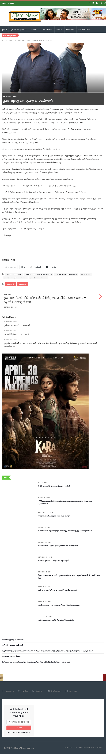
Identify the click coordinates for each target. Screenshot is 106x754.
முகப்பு (4, 29)
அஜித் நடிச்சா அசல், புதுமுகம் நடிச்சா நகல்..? (54, 486)
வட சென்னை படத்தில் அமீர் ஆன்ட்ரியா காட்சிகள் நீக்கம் (58, 545)
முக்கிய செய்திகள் (18, 29)
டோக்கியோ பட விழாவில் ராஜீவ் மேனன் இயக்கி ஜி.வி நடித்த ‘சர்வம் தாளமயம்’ (65, 530)
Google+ (39, 691)
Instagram (56, 691)
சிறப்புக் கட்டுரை (84, 29)
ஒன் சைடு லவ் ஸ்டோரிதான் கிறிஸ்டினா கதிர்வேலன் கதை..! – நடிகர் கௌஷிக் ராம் (45, 299)
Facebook (9, 691)
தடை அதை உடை (86, 274)
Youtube (72, 691)
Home (4, 40)
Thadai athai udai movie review (38, 274)
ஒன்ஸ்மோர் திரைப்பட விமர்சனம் (17, 325)
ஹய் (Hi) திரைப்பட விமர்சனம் (16, 334)
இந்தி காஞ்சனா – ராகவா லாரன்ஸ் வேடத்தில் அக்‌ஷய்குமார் (59, 605)
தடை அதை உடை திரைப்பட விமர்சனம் (15, 277)
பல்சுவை (69, 29)
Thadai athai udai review (66, 274)
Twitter (24, 691)
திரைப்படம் (47, 29)
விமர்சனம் (21, 40)
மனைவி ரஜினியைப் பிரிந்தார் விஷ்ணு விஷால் (53, 560)
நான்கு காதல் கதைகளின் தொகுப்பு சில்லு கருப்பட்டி (56, 620)
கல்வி (58, 29)
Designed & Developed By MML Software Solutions (82, 747)
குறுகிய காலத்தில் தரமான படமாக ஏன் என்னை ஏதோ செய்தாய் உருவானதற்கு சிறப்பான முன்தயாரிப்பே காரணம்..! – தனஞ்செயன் (47, 650)
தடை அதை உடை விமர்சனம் (38, 277)
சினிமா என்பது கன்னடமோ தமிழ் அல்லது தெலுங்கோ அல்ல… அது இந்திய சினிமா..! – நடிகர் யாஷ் (36, 662)
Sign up (19, 728)
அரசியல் (34, 29)
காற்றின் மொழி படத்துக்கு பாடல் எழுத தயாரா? (54, 515)
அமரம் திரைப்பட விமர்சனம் (11, 656)
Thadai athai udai (13, 274)
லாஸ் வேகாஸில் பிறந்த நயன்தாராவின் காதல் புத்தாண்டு (57, 590)
